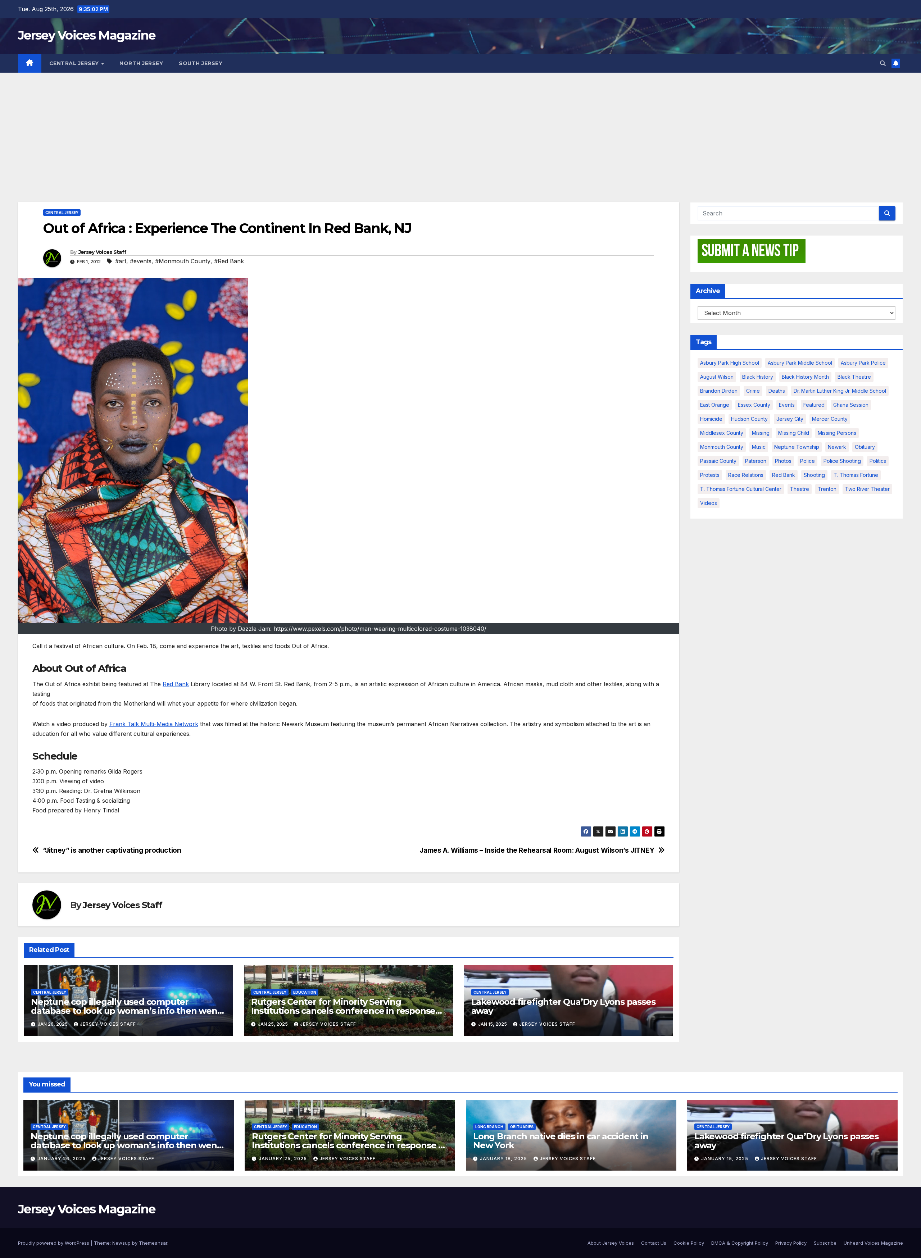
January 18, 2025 (504, 1158)
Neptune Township (796, 447)
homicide (711, 419)
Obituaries (522, 1127)
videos (708, 503)
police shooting (842, 461)
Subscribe (825, 1243)
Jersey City (789, 419)
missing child (793, 433)
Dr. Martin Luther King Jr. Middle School (840, 391)
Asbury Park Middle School (800, 363)
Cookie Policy (688, 1243)
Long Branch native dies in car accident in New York (560, 1140)
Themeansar (153, 1243)
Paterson (755, 461)
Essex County (754, 405)
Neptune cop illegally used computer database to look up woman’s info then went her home (126, 1011)
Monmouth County (721, 447)
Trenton (827, 489)
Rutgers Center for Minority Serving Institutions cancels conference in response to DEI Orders (343, 1011)
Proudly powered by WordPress (54, 1243)
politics (878, 461)
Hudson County (749, 419)
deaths (776, 391)
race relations (745, 475)
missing (761, 433)
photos (783, 461)
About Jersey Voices (610, 1243)
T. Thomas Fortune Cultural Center (740, 489)
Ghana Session (850, 405)
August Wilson (717, 377)
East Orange (714, 405)
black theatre (854, 377)
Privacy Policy (791, 1243)
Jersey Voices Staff (102, 252)
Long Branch (489, 1127)
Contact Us (653, 1243)
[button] (883, 63)
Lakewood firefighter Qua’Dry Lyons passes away (563, 1006)
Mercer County (830, 419)
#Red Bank (229, 261)
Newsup (121, 1243)
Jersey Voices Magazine (86, 35)
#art (120, 261)
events (787, 405)
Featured (814, 405)
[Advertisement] (460, 126)
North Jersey (141, 63)
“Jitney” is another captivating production (112, 850)
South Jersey (200, 63)
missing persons (837, 433)
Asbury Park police (863, 363)
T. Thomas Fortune (856, 475)
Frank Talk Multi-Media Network (153, 724)
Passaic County (718, 461)
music (759, 447)
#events (140, 261)
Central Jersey (75, 63)
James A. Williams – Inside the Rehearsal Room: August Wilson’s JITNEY (536, 850)
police (807, 461)
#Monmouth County (182, 261)
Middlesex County (721, 433)
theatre (799, 489)
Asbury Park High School (729, 363)
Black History (757, 377)
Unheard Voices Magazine (873, 1243)
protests (710, 475)
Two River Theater (867, 489)
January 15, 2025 (725, 1158)
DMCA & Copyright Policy (739, 1243)
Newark (837, 447)
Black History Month (805, 377)
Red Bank (176, 684)
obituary (865, 447)
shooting (814, 475)
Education (304, 992)
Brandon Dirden (719, 391)
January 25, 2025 (283, 1158)
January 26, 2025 (62, 1158)
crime (753, 391)
